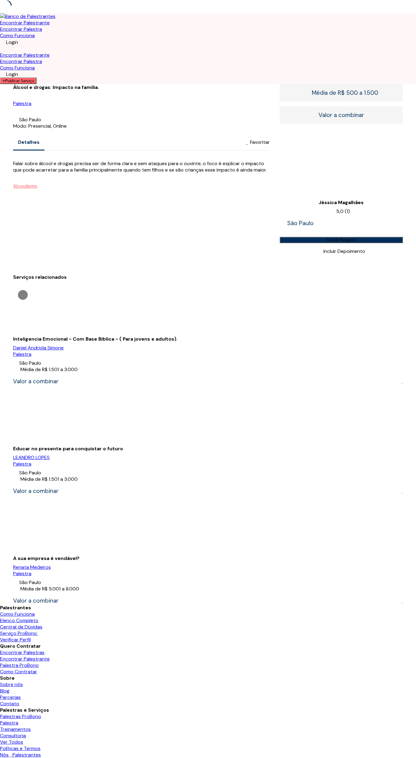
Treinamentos (15, 729)
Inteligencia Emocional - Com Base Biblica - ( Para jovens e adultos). (95, 339)
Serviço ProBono (19, 633)
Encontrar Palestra (21, 29)
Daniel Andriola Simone (38, 348)
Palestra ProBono (19, 665)
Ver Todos (11, 742)
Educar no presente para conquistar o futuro (68, 448)
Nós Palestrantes (20, 755)
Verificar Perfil (15, 639)
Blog (4, 691)
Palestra (22, 103)
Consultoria (13, 735)
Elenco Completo (19, 620)
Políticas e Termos (20, 748)
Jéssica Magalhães (341, 202)
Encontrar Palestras (22, 652)
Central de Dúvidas (21, 627)
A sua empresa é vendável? (46, 558)
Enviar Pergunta (341, 240)
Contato (9, 703)
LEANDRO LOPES (31, 457)
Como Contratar (18, 671)
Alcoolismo (25, 186)
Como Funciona (17, 35)
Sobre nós (11, 684)
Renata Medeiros (32, 567)
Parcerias (10, 697)
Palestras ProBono (20, 716)
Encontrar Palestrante (25, 22)
